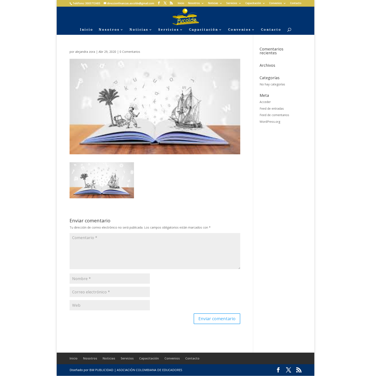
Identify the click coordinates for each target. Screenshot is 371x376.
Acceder (265, 102)
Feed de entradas (272, 108)
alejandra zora (85, 52)
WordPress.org (270, 122)
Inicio (181, 3)
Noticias (213, 3)
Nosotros (194, 3)
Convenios (275, 3)
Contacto (295, 3)
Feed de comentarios (274, 115)
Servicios (231, 3)
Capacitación (253, 3)
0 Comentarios (130, 52)
